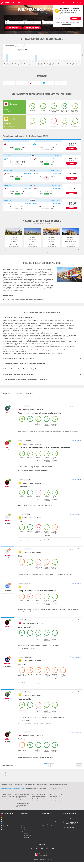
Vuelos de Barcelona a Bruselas (39, 801)
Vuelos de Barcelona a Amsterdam (21, 800)
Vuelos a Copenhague (41, 784)
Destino (25, 20)
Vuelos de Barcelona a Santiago (8, 794)
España (4, 816)
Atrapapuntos (24, 833)
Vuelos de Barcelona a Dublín (39, 796)
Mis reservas (66, 816)
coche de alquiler (40, 350)
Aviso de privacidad (66, 24)
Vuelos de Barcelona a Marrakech (21, 797)
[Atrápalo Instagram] (47, 848)
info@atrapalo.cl (70, 827)
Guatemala (5, 826)
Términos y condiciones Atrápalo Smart (51, 822)
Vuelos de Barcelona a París (7, 796)
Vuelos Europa (18, 784)
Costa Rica (5, 824)
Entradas (23, 828)
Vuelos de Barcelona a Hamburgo (21, 806)
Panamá (5, 822)
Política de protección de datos (49, 826)
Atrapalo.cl (4, 784)
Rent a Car (23, 826)
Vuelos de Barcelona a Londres (8, 801)
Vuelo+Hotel (24, 820)
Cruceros (23, 824)
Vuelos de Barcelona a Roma (8, 798)
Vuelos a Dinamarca (29, 784)
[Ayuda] (77, 3)
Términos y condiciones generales (50, 820)
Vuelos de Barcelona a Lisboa (8, 803)
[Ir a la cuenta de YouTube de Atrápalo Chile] (53, 848)
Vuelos (10, 784)
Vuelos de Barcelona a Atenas (55, 794)
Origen (7, 20)
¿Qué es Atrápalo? (46, 816)
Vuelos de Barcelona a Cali (38, 794)
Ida (43, 20)
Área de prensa (45, 818)
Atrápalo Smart (25, 837)
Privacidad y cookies (47, 824)
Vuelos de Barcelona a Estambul (55, 796)
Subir (78, 765)
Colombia (5, 818)
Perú (4, 820)
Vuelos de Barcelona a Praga (39, 798)
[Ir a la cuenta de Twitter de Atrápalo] (37, 848)
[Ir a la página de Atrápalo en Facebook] (42, 848)
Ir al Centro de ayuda (68, 818)
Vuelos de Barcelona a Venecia (23, 794)
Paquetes (23, 822)
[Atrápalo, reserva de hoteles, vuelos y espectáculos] (7, 2)
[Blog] (31, 848)
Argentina (5, 828)
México (4, 829)
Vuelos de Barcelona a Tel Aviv (55, 803)
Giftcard (23, 831)
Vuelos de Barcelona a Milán (39, 803)
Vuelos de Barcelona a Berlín (23, 803)
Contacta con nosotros (68, 820)
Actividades (24, 829)
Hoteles (23, 818)
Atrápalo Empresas (26, 835)
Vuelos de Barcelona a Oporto (55, 801)
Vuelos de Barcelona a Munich (55, 798)
